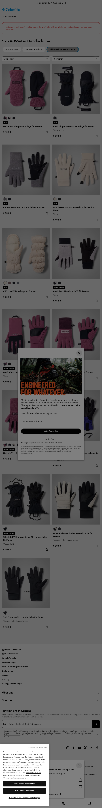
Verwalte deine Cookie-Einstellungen (24, 798)
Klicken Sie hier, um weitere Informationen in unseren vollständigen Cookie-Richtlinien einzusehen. (22, 775)
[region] (24, 775)
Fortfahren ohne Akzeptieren (37, 747)
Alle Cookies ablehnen (24, 791)
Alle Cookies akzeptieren (24, 783)
